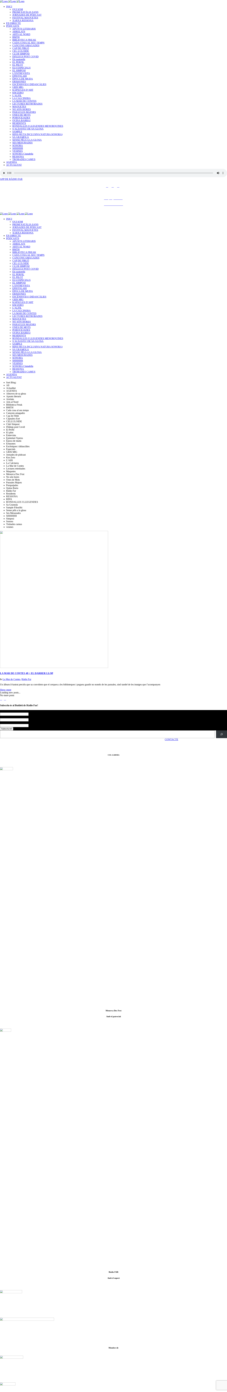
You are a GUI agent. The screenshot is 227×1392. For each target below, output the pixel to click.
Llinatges (4, 717)
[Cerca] (221, 734)
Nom (3, 711)
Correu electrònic (9, 722)
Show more (5, 689)
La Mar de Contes (11, 679)
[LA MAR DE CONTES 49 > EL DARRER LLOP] (54, 667)
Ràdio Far (26, 679)
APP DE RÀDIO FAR (11, 179)
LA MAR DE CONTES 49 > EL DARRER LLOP (26, 673)
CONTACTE (171, 739)
